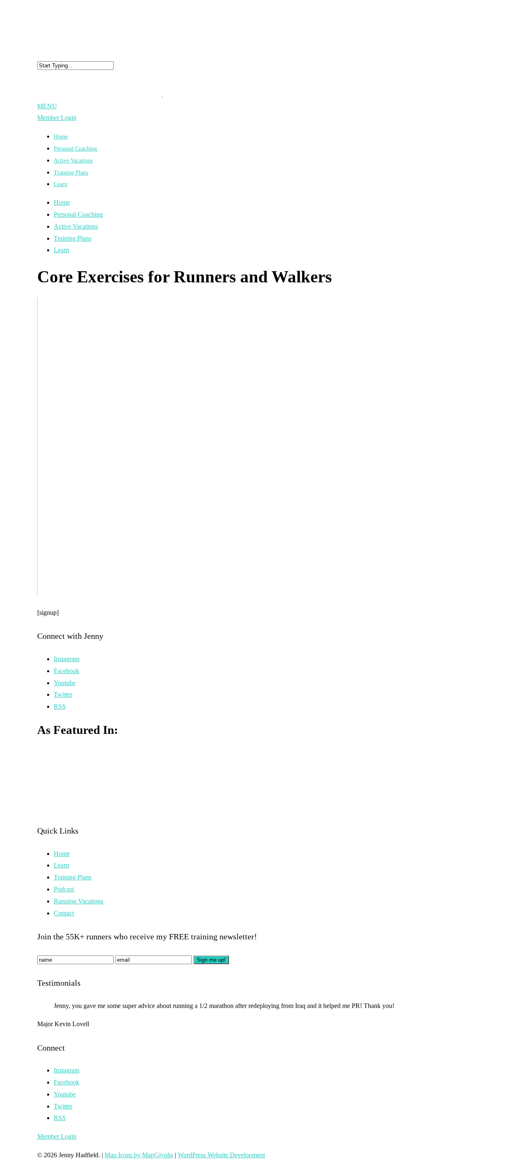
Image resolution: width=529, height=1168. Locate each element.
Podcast (64, 889)
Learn (60, 184)
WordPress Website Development (221, 1154)
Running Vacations (78, 901)
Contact (64, 913)
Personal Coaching (78, 214)
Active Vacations (76, 226)
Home (62, 202)
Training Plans (71, 173)
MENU (47, 106)
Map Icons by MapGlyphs (139, 1154)
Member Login (56, 117)
